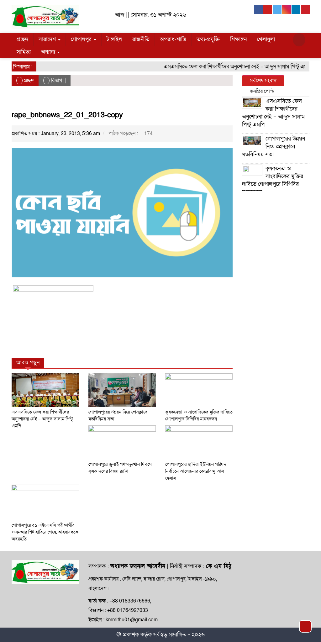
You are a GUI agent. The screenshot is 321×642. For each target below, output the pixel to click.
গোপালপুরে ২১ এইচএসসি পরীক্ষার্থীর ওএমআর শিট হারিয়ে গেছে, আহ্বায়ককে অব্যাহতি (45, 532)
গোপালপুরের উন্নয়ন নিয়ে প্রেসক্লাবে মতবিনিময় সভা (273, 146)
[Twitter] (277, 9)
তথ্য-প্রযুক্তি (208, 39)
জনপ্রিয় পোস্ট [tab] (262, 91)
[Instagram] (287, 9)
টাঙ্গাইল (114, 39)
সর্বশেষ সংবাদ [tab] (263, 80)
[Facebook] (258, 9)
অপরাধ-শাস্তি (173, 39)
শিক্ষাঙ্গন (238, 39)
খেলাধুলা (266, 39)
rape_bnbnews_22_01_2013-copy (67, 115)
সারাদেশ (48, 39)
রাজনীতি (141, 39)
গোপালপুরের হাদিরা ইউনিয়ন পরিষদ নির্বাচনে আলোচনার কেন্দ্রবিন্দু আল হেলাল (195, 471)
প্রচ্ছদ (22, 39)
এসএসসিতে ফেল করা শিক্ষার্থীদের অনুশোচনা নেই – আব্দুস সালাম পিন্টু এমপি (232, 66)
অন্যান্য (49, 51)
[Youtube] (268, 9)
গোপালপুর (82, 39)
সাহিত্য (24, 51)
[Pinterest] (305, 9)
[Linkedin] (296, 9)
